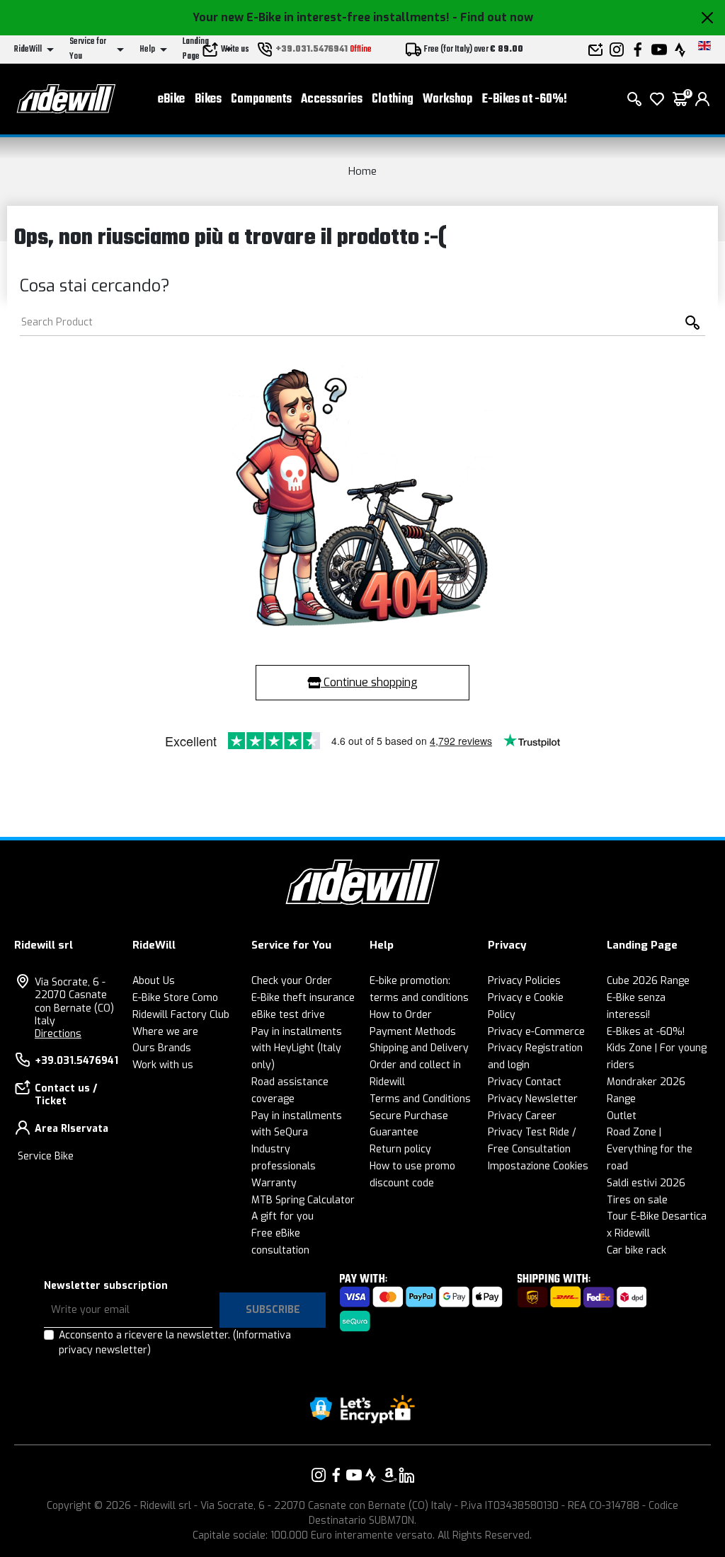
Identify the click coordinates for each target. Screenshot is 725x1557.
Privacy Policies (524, 981)
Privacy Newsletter (533, 1099)
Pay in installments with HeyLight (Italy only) (296, 1048)
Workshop (447, 99)
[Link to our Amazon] (388, 1474)
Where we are (165, 1031)
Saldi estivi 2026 (646, 1183)
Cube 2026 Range (648, 981)
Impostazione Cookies (538, 1166)
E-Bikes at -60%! (524, 99)
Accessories (331, 99)
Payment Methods (413, 1031)
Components (261, 99)
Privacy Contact (524, 1082)
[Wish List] (657, 99)
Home (362, 171)
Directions (58, 1034)
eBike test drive (288, 1014)
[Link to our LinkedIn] (406, 1474)
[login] (702, 99)
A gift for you (282, 1216)
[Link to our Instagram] (318, 1474)
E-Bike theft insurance (303, 998)
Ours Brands (161, 1048)
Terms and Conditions (420, 1099)
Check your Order (291, 981)
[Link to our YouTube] (354, 1474)
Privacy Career (522, 1116)
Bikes (208, 99)
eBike (171, 99)
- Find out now (492, 17)
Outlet (621, 1116)
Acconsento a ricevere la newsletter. (175, 1343)
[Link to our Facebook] (336, 1474)
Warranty (274, 1183)
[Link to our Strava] (370, 1474)
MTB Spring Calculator (303, 1200)
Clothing (392, 99)
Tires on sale (637, 1200)
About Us (153, 981)
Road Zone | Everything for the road (649, 1149)
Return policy (400, 1149)
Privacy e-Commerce (536, 1031)
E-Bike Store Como (175, 998)
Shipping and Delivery (419, 1048)
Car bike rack (636, 1250)
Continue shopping (369, 682)
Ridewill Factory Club (180, 1014)
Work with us (162, 1065)
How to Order (401, 1014)
